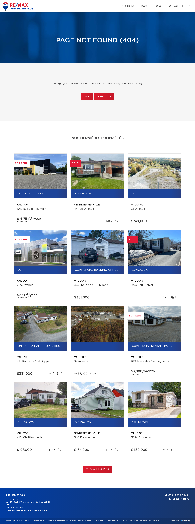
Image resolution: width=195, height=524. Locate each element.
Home (87, 97)
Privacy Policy (118, 521)
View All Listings (97, 469)
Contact (173, 6)
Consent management (149, 521)
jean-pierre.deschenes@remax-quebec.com (32, 510)
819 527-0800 (17, 508)
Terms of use (132, 521)
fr (189, 6)
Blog (144, 6)
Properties (128, 6)
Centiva (185, 521)
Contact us (104, 97)
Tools (157, 6)
